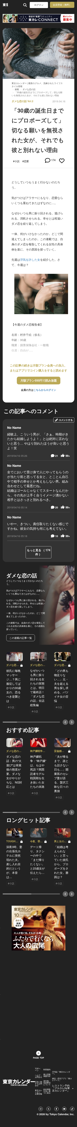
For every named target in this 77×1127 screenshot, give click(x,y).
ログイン (39, 5)
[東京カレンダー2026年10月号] (38, 928)
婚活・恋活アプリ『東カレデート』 (62, 1079)
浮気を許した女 (30, 260)
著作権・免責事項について (46, 1082)
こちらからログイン (44, 390)
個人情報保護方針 (46, 1075)
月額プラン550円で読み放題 (38, 380)
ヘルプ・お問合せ (38, 1076)
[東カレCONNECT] (38, 18)
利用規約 (46, 1069)
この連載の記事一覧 (20, 638)
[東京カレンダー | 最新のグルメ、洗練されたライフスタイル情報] (5, 5)
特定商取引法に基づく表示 (46, 1091)
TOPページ (37, 1069)
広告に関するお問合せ (38, 1083)
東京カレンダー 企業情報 (38, 1092)
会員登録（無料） (62, 4)
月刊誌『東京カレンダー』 (61, 1072)
